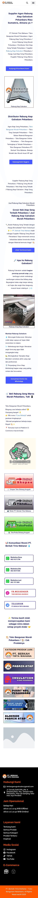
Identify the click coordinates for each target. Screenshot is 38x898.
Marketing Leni (16, 580)
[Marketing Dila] (8, 570)
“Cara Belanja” (21, 415)
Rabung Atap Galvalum (14, 51)
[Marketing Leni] (8, 581)
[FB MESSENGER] (7, 593)
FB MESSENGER (20, 591)
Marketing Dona (16, 557)
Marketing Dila (16, 568)
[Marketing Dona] (8, 558)
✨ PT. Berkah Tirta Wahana (20, 231)
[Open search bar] (27, 3)
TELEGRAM (17, 604)
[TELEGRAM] (7, 605)
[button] (33, 3)
